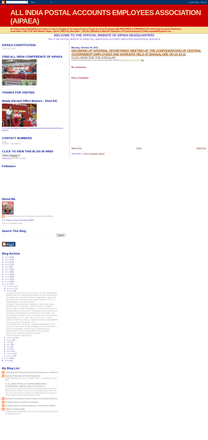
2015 (7, 274)
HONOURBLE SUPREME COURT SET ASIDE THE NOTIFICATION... (32, 315)
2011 (7, 284)
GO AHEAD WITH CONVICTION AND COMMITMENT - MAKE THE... (32, 297)
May (8, 347)
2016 (7, 272)
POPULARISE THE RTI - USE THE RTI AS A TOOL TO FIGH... (29, 318)
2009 (7, 361)
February (10, 353)
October (10, 291)
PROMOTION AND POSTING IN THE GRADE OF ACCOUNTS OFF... (32, 311)
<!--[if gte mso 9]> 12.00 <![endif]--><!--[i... (21, 322)
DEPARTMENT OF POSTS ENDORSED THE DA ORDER (27, 331)
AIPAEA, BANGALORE (15, 409)
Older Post (201, 148)
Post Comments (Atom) (94, 154)
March (9, 351)
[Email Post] (141, 60)
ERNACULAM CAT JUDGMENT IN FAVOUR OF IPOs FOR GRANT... (32, 295)
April (8, 349)
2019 (7, 265)
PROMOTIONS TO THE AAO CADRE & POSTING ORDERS (29, 306)
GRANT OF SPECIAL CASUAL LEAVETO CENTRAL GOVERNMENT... (32, 320)
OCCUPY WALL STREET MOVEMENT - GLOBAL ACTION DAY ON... (32, 309)
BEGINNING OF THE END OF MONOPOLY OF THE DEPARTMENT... (32, 293)
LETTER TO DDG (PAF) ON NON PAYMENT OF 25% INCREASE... (31, 326)
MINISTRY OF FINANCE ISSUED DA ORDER (23, 333)
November (11, 288)
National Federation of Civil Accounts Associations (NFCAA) (31, 399)
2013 (7, 279)
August (9, 340)
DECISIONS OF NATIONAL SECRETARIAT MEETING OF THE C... (31, 300)
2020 (7, 262)
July (8, 342)
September (11, 338)
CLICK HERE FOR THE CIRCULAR (93, 57)
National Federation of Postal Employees (22, 376)
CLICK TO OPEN (9, 49)
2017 (7, 269)
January (10, 356)
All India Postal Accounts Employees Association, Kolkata (30, 406)
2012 (7, 282)
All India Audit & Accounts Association (22, 402)
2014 (7, 277)
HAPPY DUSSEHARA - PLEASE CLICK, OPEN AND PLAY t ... (29, 329)
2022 (7, 257)
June (9, 344)
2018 (7, 267)
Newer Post (76, 148)
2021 (7, 260)
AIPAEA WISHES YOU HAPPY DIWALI (20, 302)
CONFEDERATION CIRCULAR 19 (19, 335)
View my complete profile (12, 223)
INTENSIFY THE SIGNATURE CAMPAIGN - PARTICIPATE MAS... (30, 304)
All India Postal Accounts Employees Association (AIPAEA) (29, 216)
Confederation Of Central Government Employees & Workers (31, 372)
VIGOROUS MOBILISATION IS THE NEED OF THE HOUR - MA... (31, 313)
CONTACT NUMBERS (11, 144)
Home (139, 148)
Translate (22, 158)
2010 (7, 358)
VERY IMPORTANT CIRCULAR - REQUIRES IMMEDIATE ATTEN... (31, 324)
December (11, 286)
